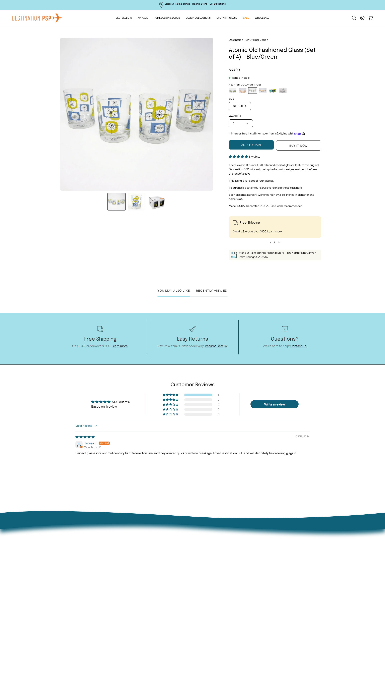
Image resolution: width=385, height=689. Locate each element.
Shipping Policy (96, 569)
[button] (227, 18)
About (90, 544)
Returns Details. (216, 346)
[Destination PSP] (37, 18)
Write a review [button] (274, 404)
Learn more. (274, 231)
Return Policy (95, 557)
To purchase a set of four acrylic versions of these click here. (265, 187)
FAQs (89, 576)
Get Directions (218, 3)
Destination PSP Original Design (248, 39)
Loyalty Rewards (97, 582)
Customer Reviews (99, 588)
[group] (192, 5)
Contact (91, 551)
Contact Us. (298, 346)
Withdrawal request (100, 563)
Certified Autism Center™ (104, 595)
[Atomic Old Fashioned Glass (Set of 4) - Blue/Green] (116, 202)
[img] (85, 437)
